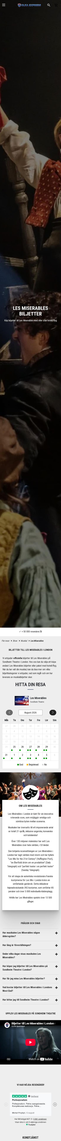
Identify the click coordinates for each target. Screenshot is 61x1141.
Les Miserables (36, 641)
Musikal (24, 641)
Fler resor (5, 641)
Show (15, 641)
